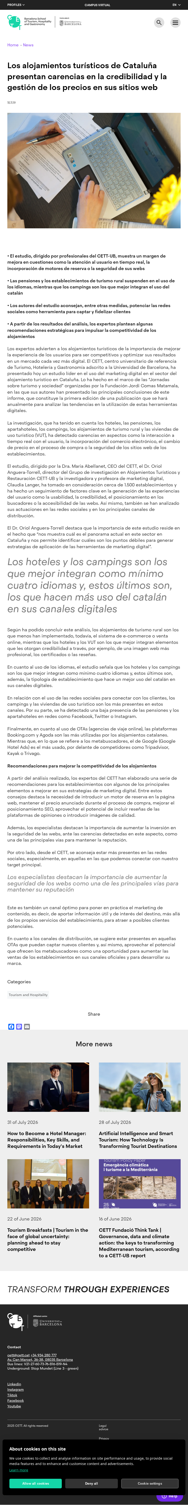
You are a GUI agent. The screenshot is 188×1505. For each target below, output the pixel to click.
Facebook (15, 1400)
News (28, 45)
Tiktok (12, 1395)
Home (13, 45)
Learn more (18, 1470)
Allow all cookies (35, 1483)
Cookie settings (150, 1483)
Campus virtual (97, 5)
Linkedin (14, 1384)
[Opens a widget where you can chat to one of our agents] (169, 1496)
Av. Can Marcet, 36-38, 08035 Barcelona (40, 1359)
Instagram (15, 1389)
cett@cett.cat (18, 1355)
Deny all (91, 1483)
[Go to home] (44, 22)
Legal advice (103, 1427)
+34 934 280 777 (44, 1355)
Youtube (14, 1406)
